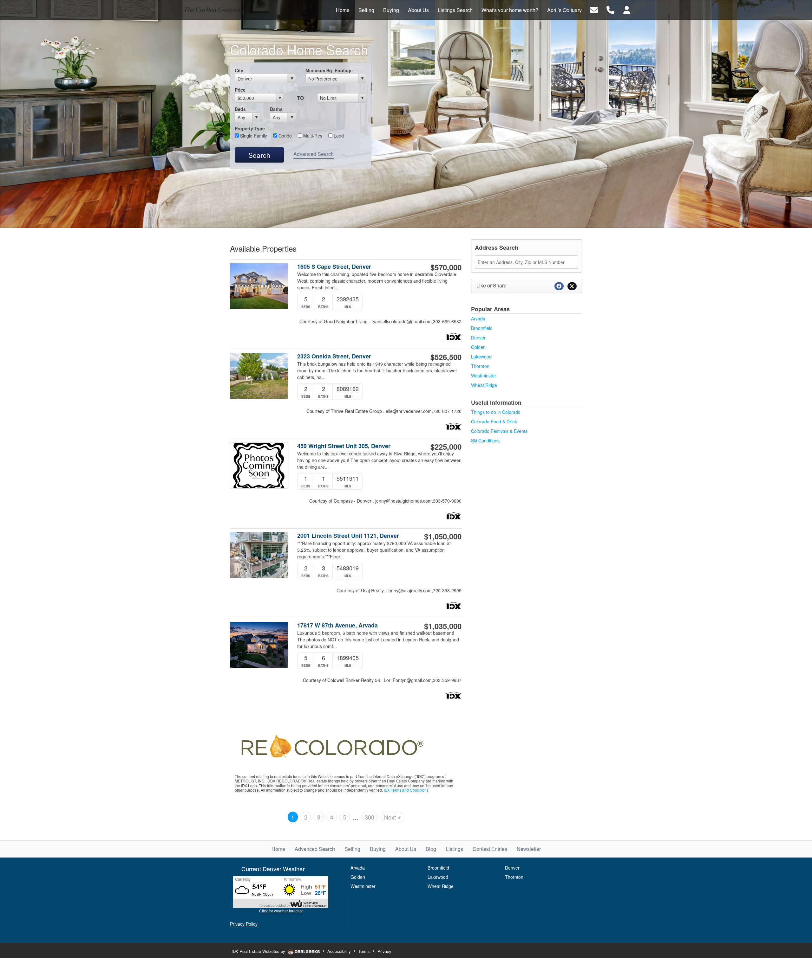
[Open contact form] (594, 9)
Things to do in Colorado (496, 412)
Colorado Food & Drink (494, 421)
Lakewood (481, 356)
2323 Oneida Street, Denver (334, 356)
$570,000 (446, 267)
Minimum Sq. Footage (329, 70)
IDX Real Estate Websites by (259, 951)
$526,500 (446, 357)
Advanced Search (313, 154)
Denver (478, 337)
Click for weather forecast (281, 911)
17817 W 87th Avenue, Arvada (337, 625)
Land (338, 135)
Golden (478, 347)
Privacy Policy (244, 924)
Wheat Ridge (484, 385)
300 (369, 817)
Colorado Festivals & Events (499, 431)
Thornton (480, 366)
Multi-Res (312, 135)
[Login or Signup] (626, 9)
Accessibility (339, 951)
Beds (240, 109)
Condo (284, 135)
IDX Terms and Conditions (406, 790)
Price (240, 90)
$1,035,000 (443, 626)
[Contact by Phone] (610, 9)
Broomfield (482, 328)
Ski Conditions (485, 440)
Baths (276, 109)
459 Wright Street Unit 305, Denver (343, 446)
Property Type (250, 128)
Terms (364, 951)
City (239, 70)
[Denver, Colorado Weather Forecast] (280, 891)
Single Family (253, 135)
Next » (392, 817)
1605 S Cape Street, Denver (334, 266)
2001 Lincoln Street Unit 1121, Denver (348, 535)
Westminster (483, 375)
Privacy (384, 951)
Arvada (478, 318)
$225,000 (446, 446)
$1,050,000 (443, 536)
